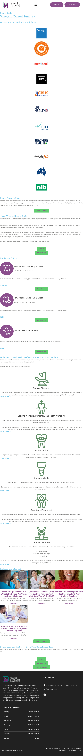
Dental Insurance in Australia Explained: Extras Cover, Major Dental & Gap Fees (14, 628)
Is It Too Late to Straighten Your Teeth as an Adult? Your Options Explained (69, 594)
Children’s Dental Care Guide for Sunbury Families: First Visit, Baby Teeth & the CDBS (41, 594)
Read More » (14, 603)
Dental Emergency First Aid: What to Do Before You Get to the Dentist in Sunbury (14, 594)
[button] (36, 5)
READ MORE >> (5, 397)
